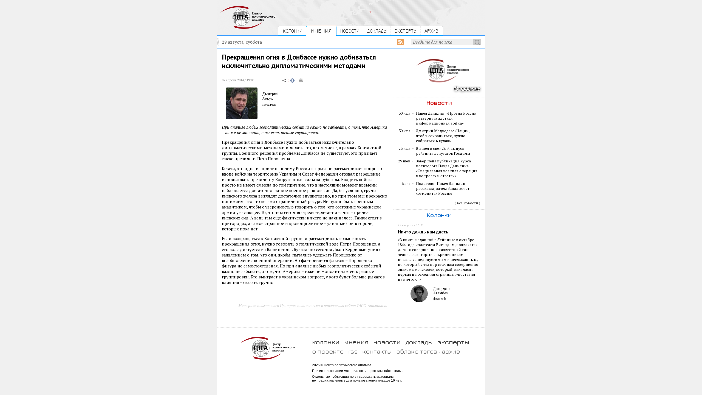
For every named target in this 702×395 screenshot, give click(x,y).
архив (451, 351)
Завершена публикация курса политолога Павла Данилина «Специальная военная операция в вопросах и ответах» (446, 168)
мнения (356, 342)
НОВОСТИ (349, 31)
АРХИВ (431, 31)
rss (353, 351)
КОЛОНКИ (292, 31)
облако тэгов (416, 351)
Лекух (267, 98)
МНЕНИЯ (321, 31)
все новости (467, 203)
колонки (325, 342)
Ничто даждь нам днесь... (425, 232)
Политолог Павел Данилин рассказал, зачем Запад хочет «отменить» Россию (442, 188)
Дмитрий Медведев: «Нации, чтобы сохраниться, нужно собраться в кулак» (442, 135)
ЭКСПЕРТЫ (406, 31)
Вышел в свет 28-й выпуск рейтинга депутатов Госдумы (443, 151)
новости (387, 342)
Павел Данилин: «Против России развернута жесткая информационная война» (446, 118)
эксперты (453, 342)
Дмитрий (270, 93)
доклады (419, 342)
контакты (377, 351)
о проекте (328, 351)
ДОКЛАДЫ (377, 31)
